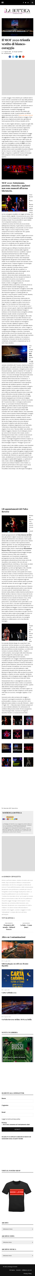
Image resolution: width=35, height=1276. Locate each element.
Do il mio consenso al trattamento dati (16, 1124)
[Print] (20, 57)
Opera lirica (15, 808)
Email (4, 1112)
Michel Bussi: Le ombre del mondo (14, 1057)
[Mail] (23, 57)
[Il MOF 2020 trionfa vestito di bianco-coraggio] (17, 36)
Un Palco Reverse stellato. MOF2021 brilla (17, 1020)
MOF (10, 808)
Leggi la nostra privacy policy (11, 1119)
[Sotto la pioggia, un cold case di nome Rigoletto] (17, 958)
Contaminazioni (7, 53)
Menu (2, 2)
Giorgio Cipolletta (18, 51)
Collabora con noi (27, 1270)
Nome (4, 1098)
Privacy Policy (28, 1273)
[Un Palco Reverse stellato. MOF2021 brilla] (17, 1014)
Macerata (5, 808)
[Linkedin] (16, 57)
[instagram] (28, 2)
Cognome (5, 1105)
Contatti (18, 1270)
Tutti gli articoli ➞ (8, 918)
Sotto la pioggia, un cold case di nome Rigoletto (15, 965)
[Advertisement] (17, 77)
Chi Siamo (12, 1270)
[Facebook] (23, 2)
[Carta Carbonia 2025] (17, 987)
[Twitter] (25, 2)
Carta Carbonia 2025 (9, 993)
